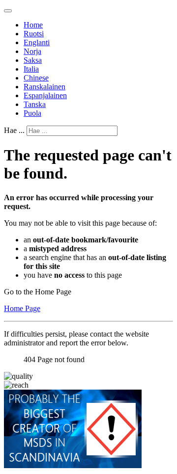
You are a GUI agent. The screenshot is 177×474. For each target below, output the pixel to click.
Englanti (37, 42)
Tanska (35, 104)
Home (33, 25)
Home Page (22, 308)
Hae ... (14, 130)
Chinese (36, 78)
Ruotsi (34, 33)
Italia (31, 69)
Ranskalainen (44, 86)
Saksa (33, 60)
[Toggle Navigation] (8, 10)
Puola (32, 113)
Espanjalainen (45, 95)
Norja (32, 51)
